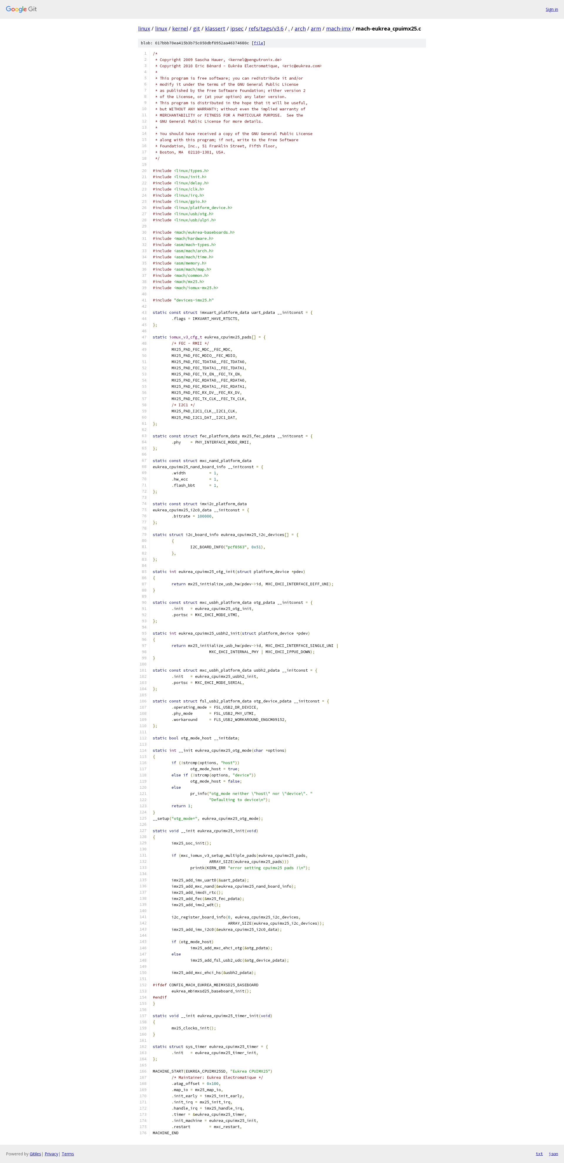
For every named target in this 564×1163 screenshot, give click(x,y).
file (258, 43)
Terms (68, 1154)
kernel (180, 28)
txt (539, 1153)
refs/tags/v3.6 (266, 28)
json (553, 1153)
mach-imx (338, 28)
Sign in (552, 9)
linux (144, 28)
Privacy (51, 1154)
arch (300, 28)
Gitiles (35, 1154)
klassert (215, 28)
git (196, 28)
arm (316, 28)
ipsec (237, 28)
